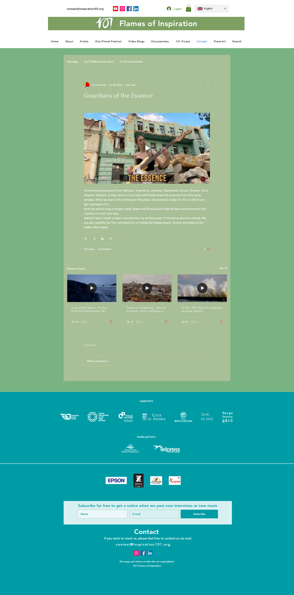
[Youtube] (115, 8)
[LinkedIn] (135, 8)
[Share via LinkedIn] (102, 238)
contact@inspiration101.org (85, 9)
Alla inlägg (72, 61)
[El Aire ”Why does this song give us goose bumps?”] (202, 288)
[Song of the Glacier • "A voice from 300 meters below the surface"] (91, 288)
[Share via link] (110, 238)
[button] (188, 8)
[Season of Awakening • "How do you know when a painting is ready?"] (147, 288)
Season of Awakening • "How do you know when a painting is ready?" (146, 309)
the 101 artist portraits (131, 61)
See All (223, 268)
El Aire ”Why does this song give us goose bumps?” (202, 309)
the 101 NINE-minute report (99, 61)
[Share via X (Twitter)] (94, 238)
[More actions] (208, 85)
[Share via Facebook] (85, 238)
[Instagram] (122, 8)
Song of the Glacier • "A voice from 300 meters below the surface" (89, 309)
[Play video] (147, 148)
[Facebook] (129, 8)
